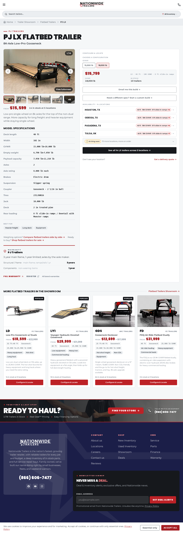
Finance (155, 452)
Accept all (170, 527)
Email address (84, 494)
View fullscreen (63, 89)
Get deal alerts (163, 499)
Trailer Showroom (27, 22)
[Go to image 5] (57, 100)
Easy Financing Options (66, 416)
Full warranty (12, 276)
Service (154, 440)
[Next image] (70, 71)
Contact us (97, 457)
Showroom (125, 452)
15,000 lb (88, 65)
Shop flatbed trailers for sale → (28, 240)
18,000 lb (102, 65)
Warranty (155, 457)
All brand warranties (50, 276)
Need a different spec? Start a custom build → (129, 98)
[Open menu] (4, 4)
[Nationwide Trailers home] (91, 4)
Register (31, 276)
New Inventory (127, 440)
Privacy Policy (152, 506)
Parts (153, 446)
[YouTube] (35, 486)
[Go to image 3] (33, 100)
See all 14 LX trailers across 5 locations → (129, 150)
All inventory (169, 14)
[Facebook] (28, 486)
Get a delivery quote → (165, 159)
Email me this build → (129, 89)
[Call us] (179, 4)
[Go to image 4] (45, 100)
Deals (121, 457)
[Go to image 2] (21, 100)
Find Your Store (125, 410)
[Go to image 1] (8, 100)
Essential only (150, 527)
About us (96, 440)
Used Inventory (127, 446)
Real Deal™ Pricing (39, 416)
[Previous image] (8, 71)
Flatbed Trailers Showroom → (164, 291)
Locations (97, 446)
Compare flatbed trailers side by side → (44, 237)
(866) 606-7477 (35, 478)
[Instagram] (42, 486)
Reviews (96, 463)
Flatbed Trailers (48, 22)
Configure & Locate (29, 382)
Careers (95, 452)
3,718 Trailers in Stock (14, 416)
